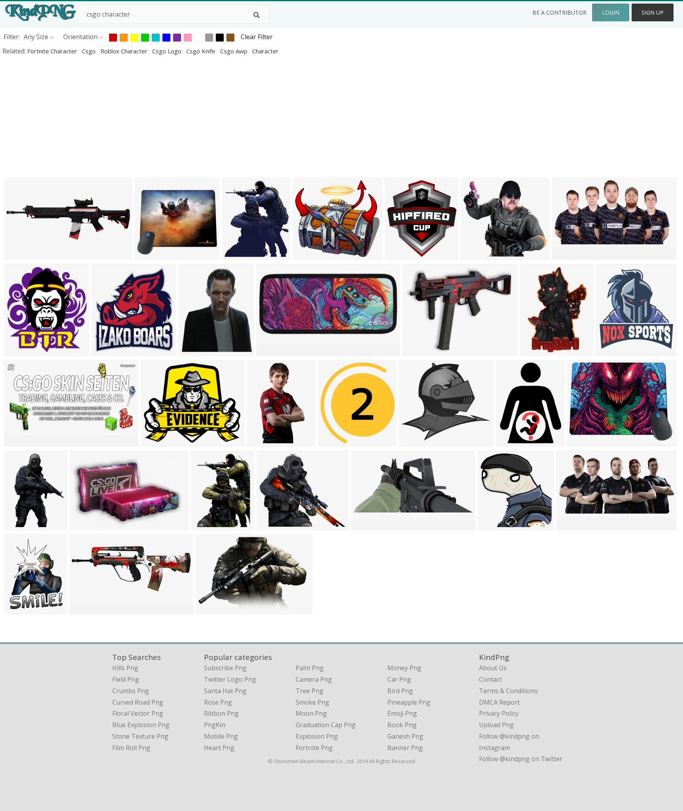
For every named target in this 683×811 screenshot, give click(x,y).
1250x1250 (417, 441)
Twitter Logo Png (230, 679)
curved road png (137, 702)
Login (610, 12)
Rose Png (218, 702)
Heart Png (219, 747)
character (265, 51)
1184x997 (211, 609)
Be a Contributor (559, 12)
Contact (490, 679)
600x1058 (263, 441)
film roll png (131, 747)
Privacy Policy (499, 713)
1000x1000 (152, 254)
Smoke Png (312, 702)
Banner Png (405, 747)
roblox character (124, 51)
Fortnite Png (314, 747)
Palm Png (310, 668)
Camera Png (314, 679)
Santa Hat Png (225, 690)
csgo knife (201, 51)
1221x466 (85, 609)
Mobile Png (221, 736)
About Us (493, 668)
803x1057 (512, 441)
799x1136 (536, 350)
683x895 (19, 609)
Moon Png (311, 713)
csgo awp (234, 51)
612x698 (206, 525)
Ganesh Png (405, 736)
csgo (89, 51)
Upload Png (496, 724)
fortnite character (53, 51)
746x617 (475, 254)
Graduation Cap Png (326, 724)
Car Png (399, 679)
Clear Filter (257, 36)
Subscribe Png (225, 668)
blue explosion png (141, 724)
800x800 (155, 441)
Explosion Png (317, 736)
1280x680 (20, 441)
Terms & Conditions (508, 690)
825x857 (492, 525)
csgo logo (167, 51)
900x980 (332, 441)
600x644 (19, 350)
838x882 (193, 350)
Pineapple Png (408, 702)
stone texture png (140, 736)
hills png (125, 668)
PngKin (214, 724)
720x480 (84, 525)
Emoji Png (402, 713)
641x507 (417, 350)
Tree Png (309, 690)
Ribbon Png (221, 713)
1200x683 (572, 525)
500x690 (19, 525)
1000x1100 (403, 254)
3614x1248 (22, 254)
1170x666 (568, 254)
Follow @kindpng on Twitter (520, 758)
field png (125, 679)
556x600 (106, 350)
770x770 (307, 254)
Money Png (404, 668)
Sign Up (652, 12)
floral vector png (137, 713)
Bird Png (400, 690)
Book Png (402, 724)
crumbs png (130, 690)
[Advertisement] (237, 116)
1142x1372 (240, 254)
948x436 (366, 525)
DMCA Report (499, 702)
